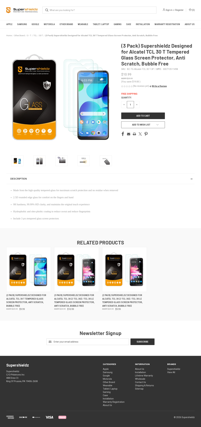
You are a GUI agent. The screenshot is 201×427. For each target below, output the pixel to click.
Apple (9, 24)
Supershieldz (173, 369)
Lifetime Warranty (144, 375)
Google (35, 24)
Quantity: (126, 97)
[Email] (128, 134)
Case (128, 24)
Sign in (169, 10)
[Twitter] (140, 134)
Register (179, 10)
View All (171, 372)
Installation (143, 24)
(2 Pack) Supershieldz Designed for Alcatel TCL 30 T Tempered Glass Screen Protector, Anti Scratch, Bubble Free (26, 300)
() (193, 10)
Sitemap (139, 389)
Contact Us (140, 382)
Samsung (22, 24)
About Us (190, 24)
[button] (158, 86)
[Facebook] (122, 134)
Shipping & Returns (144, 385)
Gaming (117, 24)
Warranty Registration (167, 24)
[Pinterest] (146, 134)
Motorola (49, 24)
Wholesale (140, 379)
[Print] (134, 134)
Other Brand (66, 24)
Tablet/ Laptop (101, 24)
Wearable (83, 24)
